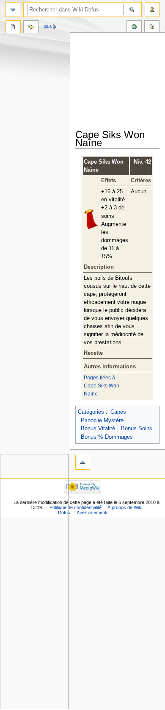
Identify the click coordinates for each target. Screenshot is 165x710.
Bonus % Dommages (107, 437)
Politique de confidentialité (76, 507)
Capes (118, 412)
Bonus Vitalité (98, 429)
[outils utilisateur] (152, 9)
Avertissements (93, 512)
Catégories (91, 412)
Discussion (31, 27)
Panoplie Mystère (102, 420)
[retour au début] (82, 462)
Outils (152, 27)
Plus (48, 26)
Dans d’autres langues (134, 27)
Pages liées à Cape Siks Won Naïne (101, 386)
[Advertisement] (120, 81)
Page (13, 27)
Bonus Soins (136, 429)
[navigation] (13, 9)
